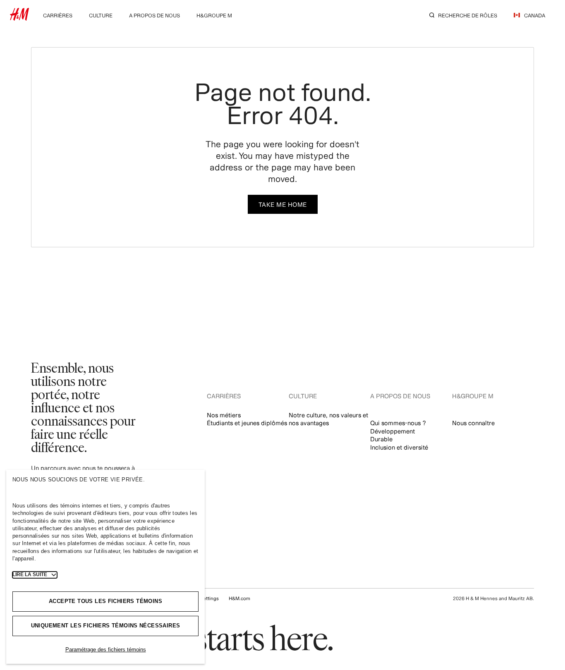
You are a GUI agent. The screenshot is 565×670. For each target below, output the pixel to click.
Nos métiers (224, 415)
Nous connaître (473, 422)
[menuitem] (57, 15)
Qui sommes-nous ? (398, 422)
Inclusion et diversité (399, 447)
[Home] (19, 18)
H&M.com (239, 598)
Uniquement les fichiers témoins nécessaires (105, 625)
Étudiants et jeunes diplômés (247, 422)
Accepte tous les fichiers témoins (105, 601)
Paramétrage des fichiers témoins (105, 649)
